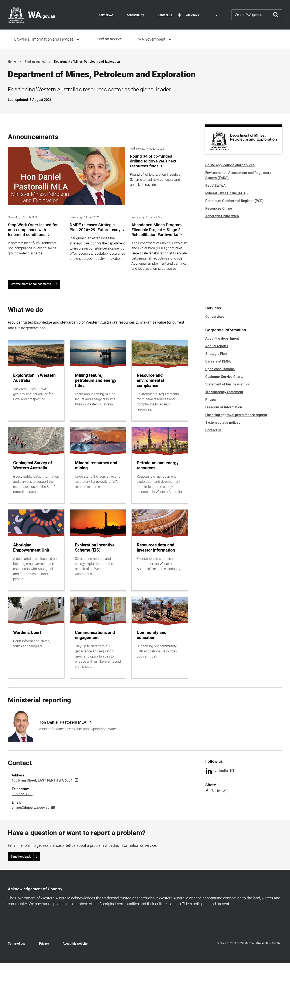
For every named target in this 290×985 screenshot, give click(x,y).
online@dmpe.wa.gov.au (30, 807)
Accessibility (135, 15)
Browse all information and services (43, 39)
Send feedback (21, 856)
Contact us (165, 15)
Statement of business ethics (227, 384)
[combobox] (202, 15)
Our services (214, 316)
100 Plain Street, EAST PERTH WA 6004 (42, 780)
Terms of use (16, 943)
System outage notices (222, 422)
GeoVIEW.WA (215, 185)
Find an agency (109, 39)
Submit (276, 15)
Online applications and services (230, 165)
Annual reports (216, 346)
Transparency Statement (224, 392)
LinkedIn (221, 770)
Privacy (211, 399)
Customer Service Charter (225, 376)
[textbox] (202, 15)
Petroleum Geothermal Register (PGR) (234, 200)
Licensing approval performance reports (236, 415)
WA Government (151, 39)
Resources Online (218, 208)
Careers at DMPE (218, 361)
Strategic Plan (216, 353)
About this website (75, 943)
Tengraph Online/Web (222, 216)
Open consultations (220, 369)
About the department (222, 338)
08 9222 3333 (22, 794)
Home (12, 61)
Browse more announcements (31, 284)
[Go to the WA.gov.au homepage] (31, 14)
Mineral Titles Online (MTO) (226, 193)
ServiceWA (106, 15)
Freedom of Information (223, 407)
